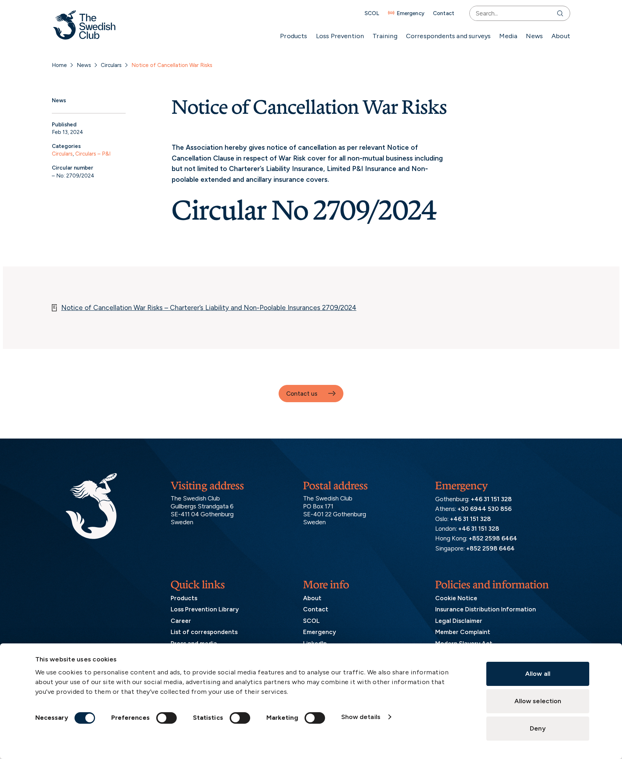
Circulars (111, 65)
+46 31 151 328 (491, 499)
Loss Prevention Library (205, 609)
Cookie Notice (456, 598)
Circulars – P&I (93, 154)
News (534, 36)
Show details (360, 717)
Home (59, 65)
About (560, 36)
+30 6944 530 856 (484, 508)
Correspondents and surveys (448, 36)
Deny (537, 728)
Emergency (410, 13)
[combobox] (512, 13)
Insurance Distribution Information (485, 609)
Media (508, 36)
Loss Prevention (340, 36)
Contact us (301, 393)
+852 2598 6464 (493, 538)
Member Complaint (462, 632)
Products (293, 36)
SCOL (372, 13)
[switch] (166, 718)
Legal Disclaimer (458, 620)
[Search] (562, 13)
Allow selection (538, 701)
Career (181, 620)
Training (385, 36)
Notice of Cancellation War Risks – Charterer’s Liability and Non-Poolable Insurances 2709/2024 (208, 308)
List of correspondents (204, 632)
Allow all (537, 674)
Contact (443, 13)
